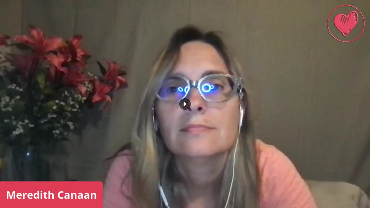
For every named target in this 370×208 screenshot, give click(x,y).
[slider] (185, 199)
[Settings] (354, 204)
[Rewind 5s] (4, 204)
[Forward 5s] (15, 204)
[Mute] (21, 204)
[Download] (349, 204)
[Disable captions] (343, 204)
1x (360, 203)
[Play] (10, 204)
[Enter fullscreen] (366, 204)
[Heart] (185, 204)
